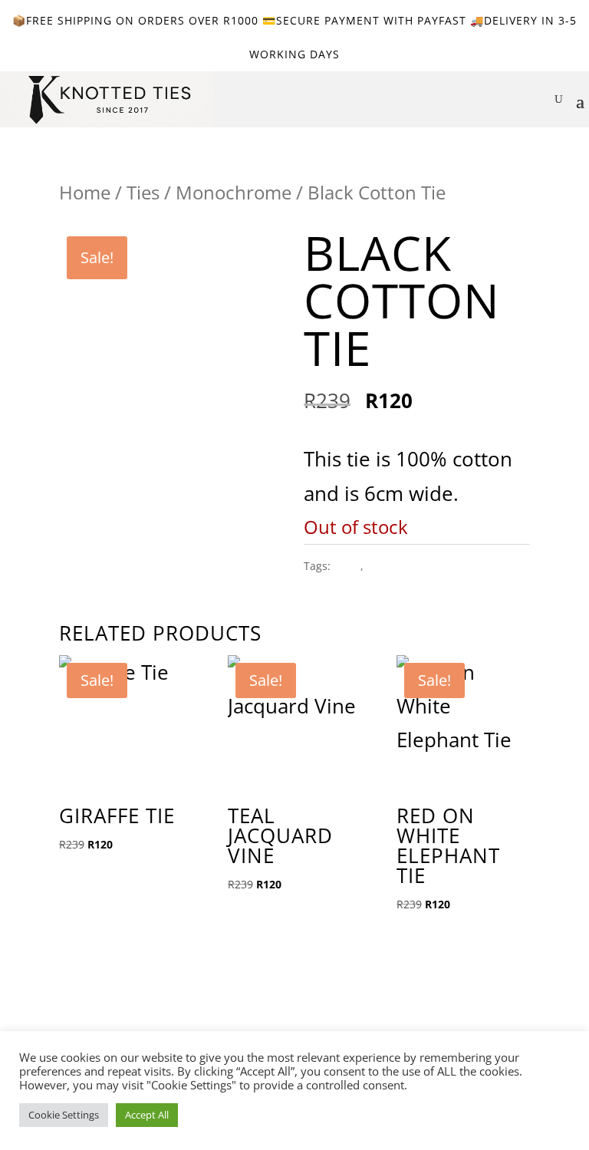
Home (84, 192)
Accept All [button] (147, 1115)
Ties (143, 192)
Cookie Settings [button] (63, 1115)
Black (347, 566)
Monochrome (233, 192)
